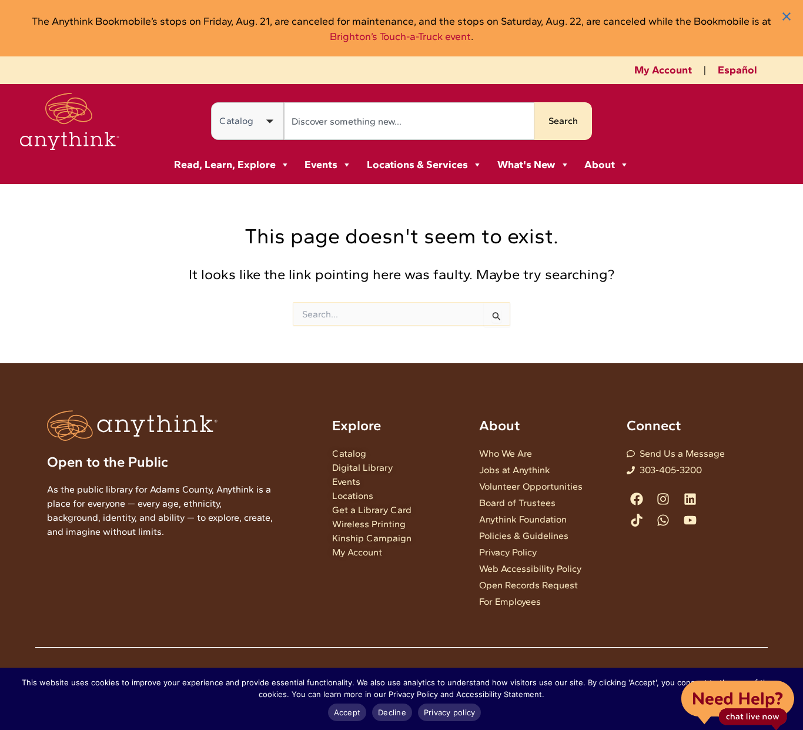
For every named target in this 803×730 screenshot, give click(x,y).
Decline (392, 712)
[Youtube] (690, 520)
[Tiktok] (637, 520)
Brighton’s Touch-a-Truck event (400, 36)
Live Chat (737, 704)
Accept (347, 712)
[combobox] (409, 121)
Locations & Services (417, 164)
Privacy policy (450, 712)
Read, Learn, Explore (225, 164)
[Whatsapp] (663, 520)
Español (737, 69)
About (599, 164)
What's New (526, 164)
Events (321, 164)
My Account (663, 69)
